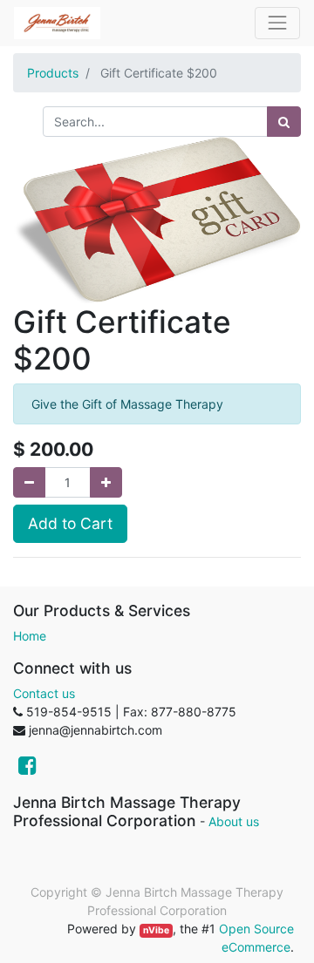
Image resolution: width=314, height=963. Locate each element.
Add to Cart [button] (70, 523)
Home (29, 635)
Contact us (44, 693)
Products (52, 72)
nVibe (156, 930)
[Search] (284, 121)
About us (233, 821)
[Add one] (106, 482)
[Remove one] (29, 482)
